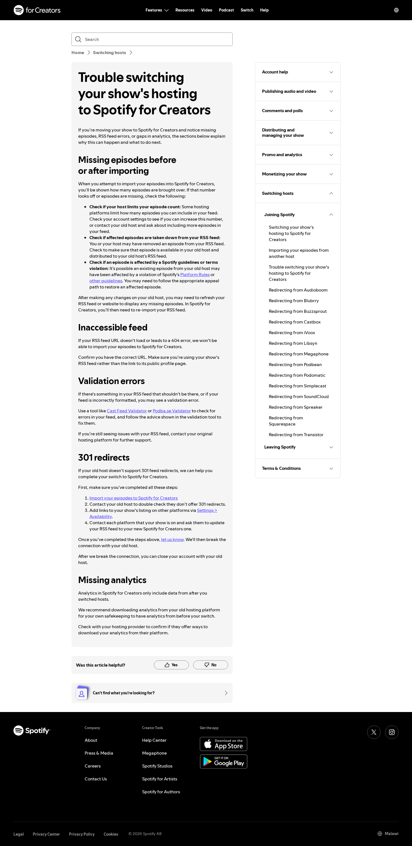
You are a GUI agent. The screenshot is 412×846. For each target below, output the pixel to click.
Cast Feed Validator (127, 411)
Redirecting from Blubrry (294, 300)
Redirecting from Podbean (295, 364)
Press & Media (99, 753)
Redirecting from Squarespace (286, 421)
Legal (18, 834)
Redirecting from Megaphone (298, 354)
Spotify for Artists (159, 779)
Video (206, 10)
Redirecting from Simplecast (297, 386)
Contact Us (96, 779)
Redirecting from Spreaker (296, 407)
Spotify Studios (157, 766)
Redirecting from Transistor (296, 434)
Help (264, 10)
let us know (172, 539)
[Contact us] (224, 693)
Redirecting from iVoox (292, 332)
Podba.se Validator (172, 411)
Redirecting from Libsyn (293, 343)
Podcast (226, 10)
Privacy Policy (82, 834)
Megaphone (154, 753)
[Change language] (396, 10)
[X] (374, 732)
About (91, 740)
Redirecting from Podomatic (297, 375)
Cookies (111, 834)
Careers (93, 766)
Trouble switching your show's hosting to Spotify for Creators (299, 273)
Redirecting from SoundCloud (299, 396)
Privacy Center (46, 834)
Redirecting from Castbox (295, 322)
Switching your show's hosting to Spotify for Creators (291, 233)
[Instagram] (392, 732)
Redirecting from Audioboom (298, 290)
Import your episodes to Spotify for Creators (133, 498)
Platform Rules (195, 274)
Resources (185, 10)
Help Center (154, 740)
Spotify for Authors (161, 792)
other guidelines (105, 281)
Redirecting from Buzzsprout (298, 311)
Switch (247, 10)
